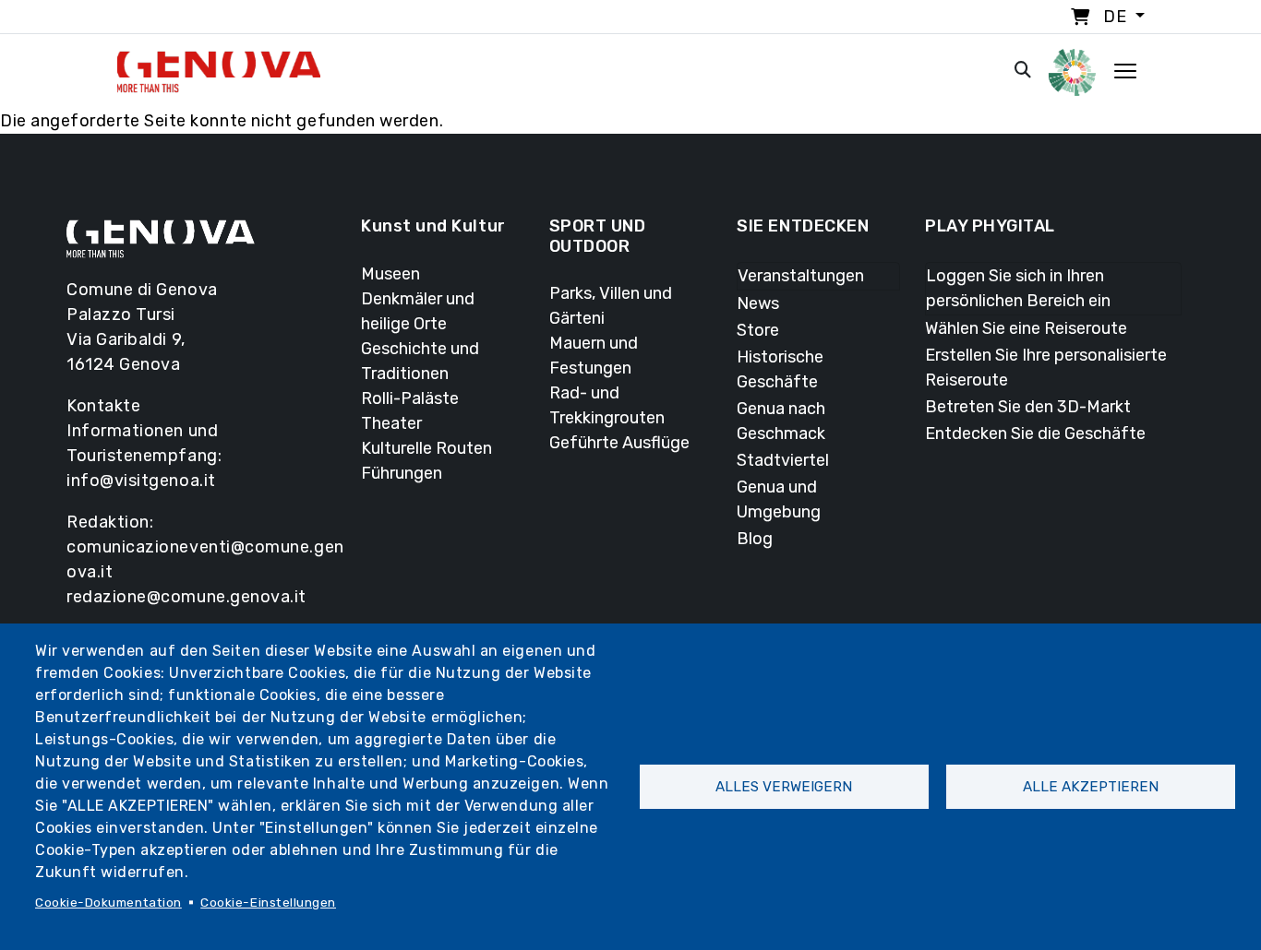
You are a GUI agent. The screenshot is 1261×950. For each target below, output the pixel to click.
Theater (391, 423)
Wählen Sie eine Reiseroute (1026, 328)
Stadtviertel (783, 460)
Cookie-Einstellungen (268, 902)
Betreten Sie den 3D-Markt (1028, 407)
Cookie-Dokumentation (108, 902)
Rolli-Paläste (410, 398)
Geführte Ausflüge (619, 443)
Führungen (401, 473)
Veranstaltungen (801, 276)
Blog (755, 538)
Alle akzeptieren (1091, 786)
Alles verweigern (783, 786)
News (758, 303)
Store (758, 330)
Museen (390, 274)
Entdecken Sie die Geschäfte (1035, 433)
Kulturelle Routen (426, 448)
